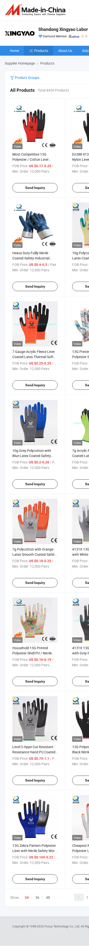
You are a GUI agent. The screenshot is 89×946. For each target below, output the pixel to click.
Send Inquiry (35, 188)
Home (14, 50)
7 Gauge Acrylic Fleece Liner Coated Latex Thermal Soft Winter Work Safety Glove (33, 356)
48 (48, 897)
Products (41, 50)
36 (37, 897)
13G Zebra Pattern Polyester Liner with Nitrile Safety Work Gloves (34, 850)
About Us (65, 50)
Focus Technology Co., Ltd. (62, 926)
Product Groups (26, 77)
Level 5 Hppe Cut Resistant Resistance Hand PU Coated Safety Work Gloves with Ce (33, 752)
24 (27, 898)
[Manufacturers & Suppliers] (36, 10)
